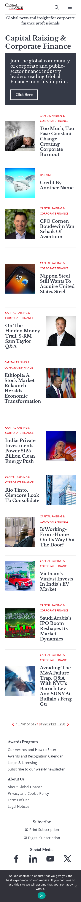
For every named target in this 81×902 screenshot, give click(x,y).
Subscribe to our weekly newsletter (36, 769)
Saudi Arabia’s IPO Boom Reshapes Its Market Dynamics (55, 629)
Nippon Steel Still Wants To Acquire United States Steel (57, 283)
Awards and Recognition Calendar (35, 756)
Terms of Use (18, 800)
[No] (75, 886)
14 (23, 724)
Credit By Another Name (57, 185)
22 (54, 724)
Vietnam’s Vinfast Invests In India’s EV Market (56, 581)
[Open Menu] (69, 7)
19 (42, 724)
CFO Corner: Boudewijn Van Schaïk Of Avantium (57, 229)
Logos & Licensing (22, 762)
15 (27, 724)
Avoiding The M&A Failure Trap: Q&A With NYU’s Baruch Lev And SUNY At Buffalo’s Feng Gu (56, 686)
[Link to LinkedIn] (33, 859)
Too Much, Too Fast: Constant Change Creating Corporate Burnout (57, 141)
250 (62, 724)
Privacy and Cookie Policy (28, 793)
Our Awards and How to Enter (32, 749)
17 (35, 724)
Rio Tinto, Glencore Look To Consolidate (22, 495)
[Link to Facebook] (16, 859)
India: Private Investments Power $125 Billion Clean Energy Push (20, 451)
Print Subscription (44, 829)
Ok (42, 895)
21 (50, 724)
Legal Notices (18, 806)
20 (46, 724)
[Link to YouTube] (50, 859)
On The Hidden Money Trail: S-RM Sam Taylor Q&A (22, 336)
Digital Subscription (44, 837)
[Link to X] (67, 859)
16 (31, 724)
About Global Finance (25, 787)
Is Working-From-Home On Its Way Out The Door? (57, 537)
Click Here (24, 94)
